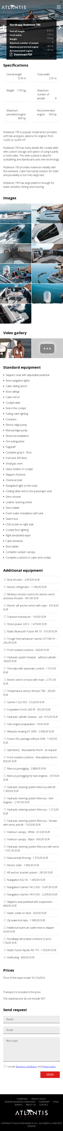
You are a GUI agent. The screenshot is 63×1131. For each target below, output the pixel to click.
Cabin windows (14, 541)
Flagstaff (11, 447)
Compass (11, 419)
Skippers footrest (15, 474)
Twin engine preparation (28, 724)
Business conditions (26, 1066)
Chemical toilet (14, 480)
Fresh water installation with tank (24, 513)
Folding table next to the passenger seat (29, 491)
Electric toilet (23, 865)
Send (50, 1074)
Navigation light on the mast (21, 485)
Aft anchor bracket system (29, 872)
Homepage (22, 1098)
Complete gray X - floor (19, 452)
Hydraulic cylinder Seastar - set (32, 717)
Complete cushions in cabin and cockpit (28, 557)
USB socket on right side (20, 524)
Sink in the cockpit (16, 408)
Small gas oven (14, 463)
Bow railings (13, 391)
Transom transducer (26, 617)
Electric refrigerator (27, 587)
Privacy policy (49, 1066)
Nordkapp (44, 1101)
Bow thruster (23, 579)
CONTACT (43, 1104)
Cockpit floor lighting (17, 530)
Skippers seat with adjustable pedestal (27, 375)
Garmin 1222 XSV (25, 702)
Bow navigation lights (18, 380)
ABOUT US (31, 1104)
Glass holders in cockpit (19, 469)
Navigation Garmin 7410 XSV (32, 894)
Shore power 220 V (27, 624)
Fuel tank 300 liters (16, 458)
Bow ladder (12, 546)
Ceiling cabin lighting (17, 414)
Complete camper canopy (20, 552)
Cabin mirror (13, 397)
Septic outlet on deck (26, 913)
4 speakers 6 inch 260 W (28, 709)
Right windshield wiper (18, 535)
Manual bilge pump (16, 430)
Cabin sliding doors (16, 386)
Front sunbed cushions (28, 650)
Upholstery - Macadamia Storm (32, 750)
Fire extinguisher (15, 441)
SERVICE (18, 1104)
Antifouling (20, 957)
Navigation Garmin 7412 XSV (32, 887)
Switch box (12, 519)
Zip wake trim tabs (26, 920)
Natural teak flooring (27, 858)
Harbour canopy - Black (28, 839)
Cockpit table (13, 402)
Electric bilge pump (16, 425)
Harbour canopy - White (28, 832)
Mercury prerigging (26, 768)
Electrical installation (17, 436)
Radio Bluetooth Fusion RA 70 (32, 631)
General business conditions (20, 1101)
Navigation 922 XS (26, 880)
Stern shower (13, 496)
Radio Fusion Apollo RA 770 (31, 950)
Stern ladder (13, 508)
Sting (56, 1101)
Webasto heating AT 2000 (30, 731)
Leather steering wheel (19, 502)
